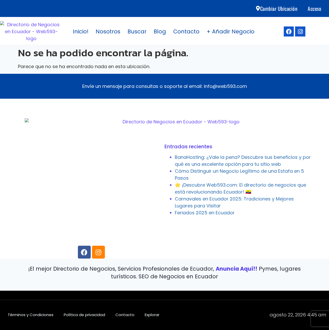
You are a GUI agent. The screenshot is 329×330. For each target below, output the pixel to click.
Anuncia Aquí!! (236, 268)
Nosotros (108, 31)
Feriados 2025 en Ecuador (205, 212)
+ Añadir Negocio (230, 31)
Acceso (314, 8)
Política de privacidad (84, 314)
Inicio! (80, 31)
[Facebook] (289, 31)
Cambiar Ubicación (279, 8)
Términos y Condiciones (30, 314)
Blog (160, 31)
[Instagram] (300, 31)
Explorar (152, 314)
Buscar (137, 31)
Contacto (186, 31)
